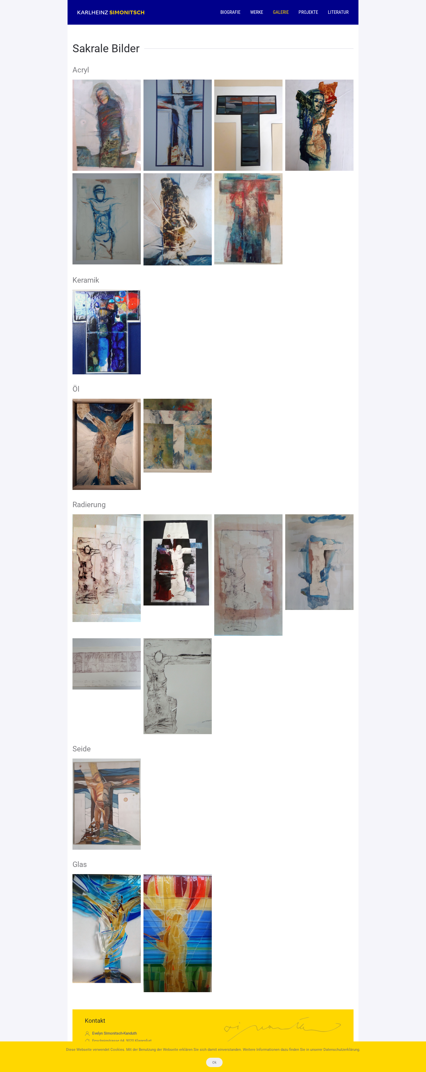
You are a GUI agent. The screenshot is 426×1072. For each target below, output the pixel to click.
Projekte (308, 12)
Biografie (230, 12)
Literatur (338, 12)
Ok (214, 1062)
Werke (256, 12)
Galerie (281, 12)
